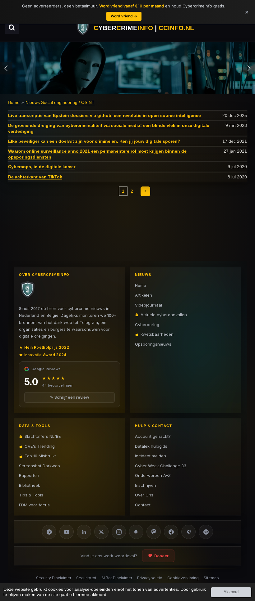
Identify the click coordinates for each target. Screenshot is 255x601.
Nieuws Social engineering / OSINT (60, 102)
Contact (143, 504)
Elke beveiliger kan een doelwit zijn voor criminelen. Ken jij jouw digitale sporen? (94, 141)
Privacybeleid (149, 578)
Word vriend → (124, 16)
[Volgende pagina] (146, 191)
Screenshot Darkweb (39, 465)
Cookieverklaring (183, 578)
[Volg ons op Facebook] (171, 532)
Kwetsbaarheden (157, 334)
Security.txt (86, 578)
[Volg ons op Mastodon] (153, 532)
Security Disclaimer (53, 578)
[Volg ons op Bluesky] (136, 532)
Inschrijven (145, 485)
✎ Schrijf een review (69, 397)
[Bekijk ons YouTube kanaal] (66, 532)
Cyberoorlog (147, 324)
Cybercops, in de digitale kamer (41, 166)
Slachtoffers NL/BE (43, 436)
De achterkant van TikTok (35, 176)
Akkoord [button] (231, 592)
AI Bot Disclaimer (116, 578)
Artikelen (143, 295)
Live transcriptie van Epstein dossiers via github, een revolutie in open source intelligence (104, 115)
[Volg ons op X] (101, 532)
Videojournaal (148, 305)
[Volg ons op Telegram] (49, 532)
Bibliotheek (29, 485)
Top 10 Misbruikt (40, 455)
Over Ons (144, 494)
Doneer (161, 555)
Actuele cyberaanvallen (164, 314)
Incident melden (150, 455)
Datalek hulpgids (151, 446)
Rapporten (29, 475)
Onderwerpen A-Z (153, 475)
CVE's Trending (40, 446)
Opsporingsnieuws (153, 344)
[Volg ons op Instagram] (119, 532)
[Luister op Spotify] (206, 532)
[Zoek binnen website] (12, 27)
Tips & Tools (31, 494)
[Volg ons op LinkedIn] (84, 532)
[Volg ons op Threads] (188, 532)
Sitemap (211, 578)
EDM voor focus (34, 504)
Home (14, 102)
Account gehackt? (153, 436)
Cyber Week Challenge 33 (160, 465)
